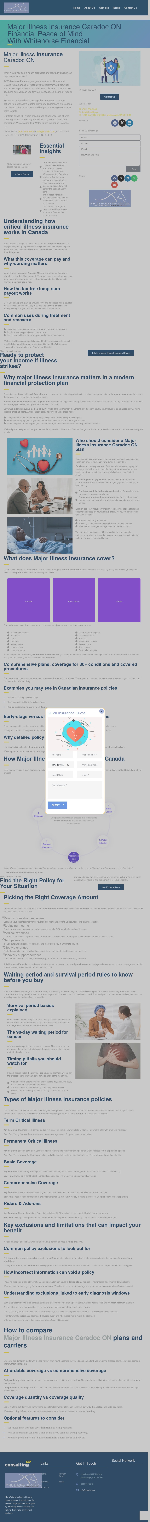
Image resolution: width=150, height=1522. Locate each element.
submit (56, 805)
